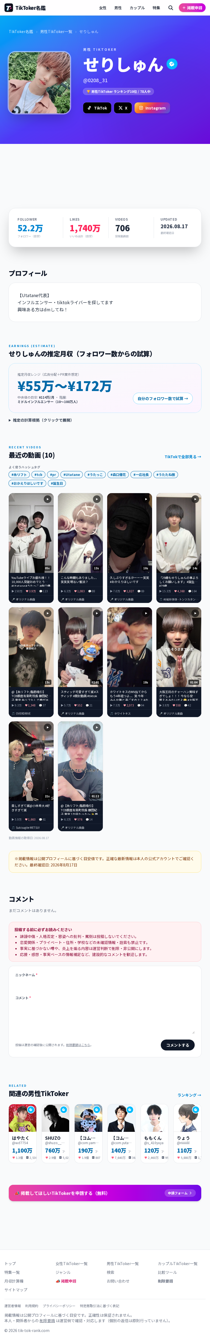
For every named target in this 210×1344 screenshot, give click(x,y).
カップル (137, 7)
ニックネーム (26, 975)
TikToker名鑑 (21, 31)
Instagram (155, 108)
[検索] (171, 7)
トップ (10, 1263)
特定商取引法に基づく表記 (99, 1306)
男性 (118, 7)
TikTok (100, 108)
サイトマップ (15, 1289)
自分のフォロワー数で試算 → (163, 398)
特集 (156, 7)
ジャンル (63, 1272)
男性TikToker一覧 (56, 31)
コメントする (177, 1045)
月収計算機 (14, 1281)
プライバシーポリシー (59, 1306)
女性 (103, 7)
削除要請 (165, 1281)
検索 (110, 1272)
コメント (23, 998)
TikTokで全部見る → (183, 456)
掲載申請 (194, 7)
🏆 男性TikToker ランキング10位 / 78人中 (118, 91)
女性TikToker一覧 (72, 1263)
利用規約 (31, 1306)
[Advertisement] (105, 167)
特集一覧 (12, 1272)
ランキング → (189, 1095)
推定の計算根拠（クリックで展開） (43, 420)
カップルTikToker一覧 (177, 1263)
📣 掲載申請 (66, 1281)
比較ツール (167, 1272)
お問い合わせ (118, 1281)
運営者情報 (12, 1306)
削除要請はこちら (78, 1045)
